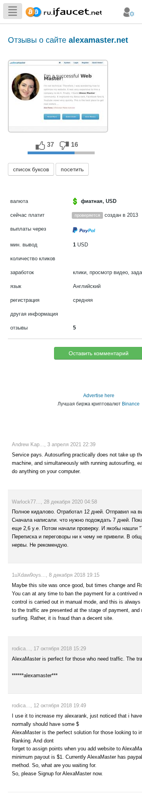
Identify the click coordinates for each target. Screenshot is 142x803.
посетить (72, 169)
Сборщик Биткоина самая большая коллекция (62, 11)
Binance (131, 404)
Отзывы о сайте (68, 40)
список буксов (31, 169)
